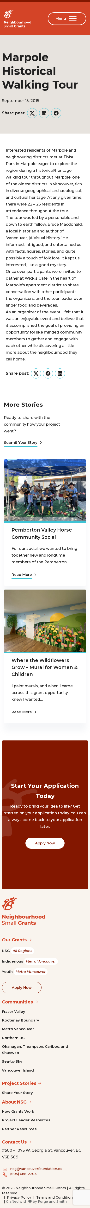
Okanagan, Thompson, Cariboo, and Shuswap (35, 1049)
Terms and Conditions (55, 1197)
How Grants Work (18, 1111)
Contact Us (14, 1142)
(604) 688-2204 (23, 1174)
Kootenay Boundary (20, 1020)
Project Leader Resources (26, 1120)
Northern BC (13, 1037)
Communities (17, 1002)
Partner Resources (19, 1129)
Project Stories (19, 1083)
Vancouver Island (18, 1070)
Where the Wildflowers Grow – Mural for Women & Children (45, 667)
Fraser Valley (13, 1011)
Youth (24, 971)
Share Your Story (17, 1092)
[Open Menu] (73, 18)
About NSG (14, 1102)
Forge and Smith (52, 1201)
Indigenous (29, 961)
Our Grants (14, 940)
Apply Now (45, 843)
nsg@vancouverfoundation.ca (36, 1169)
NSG (17, 950)
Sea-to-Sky (12, 1061)
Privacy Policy (19, 1197)
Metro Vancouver (18, 1029)
